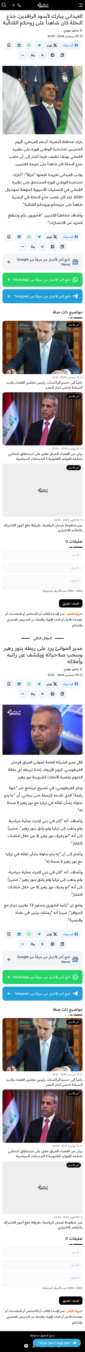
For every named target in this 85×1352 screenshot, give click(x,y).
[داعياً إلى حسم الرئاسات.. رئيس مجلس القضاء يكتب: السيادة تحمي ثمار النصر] (42, 355)
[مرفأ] (42, 5)
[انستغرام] (26, 1346)
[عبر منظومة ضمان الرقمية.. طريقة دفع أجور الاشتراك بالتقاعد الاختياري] (42, 498)
